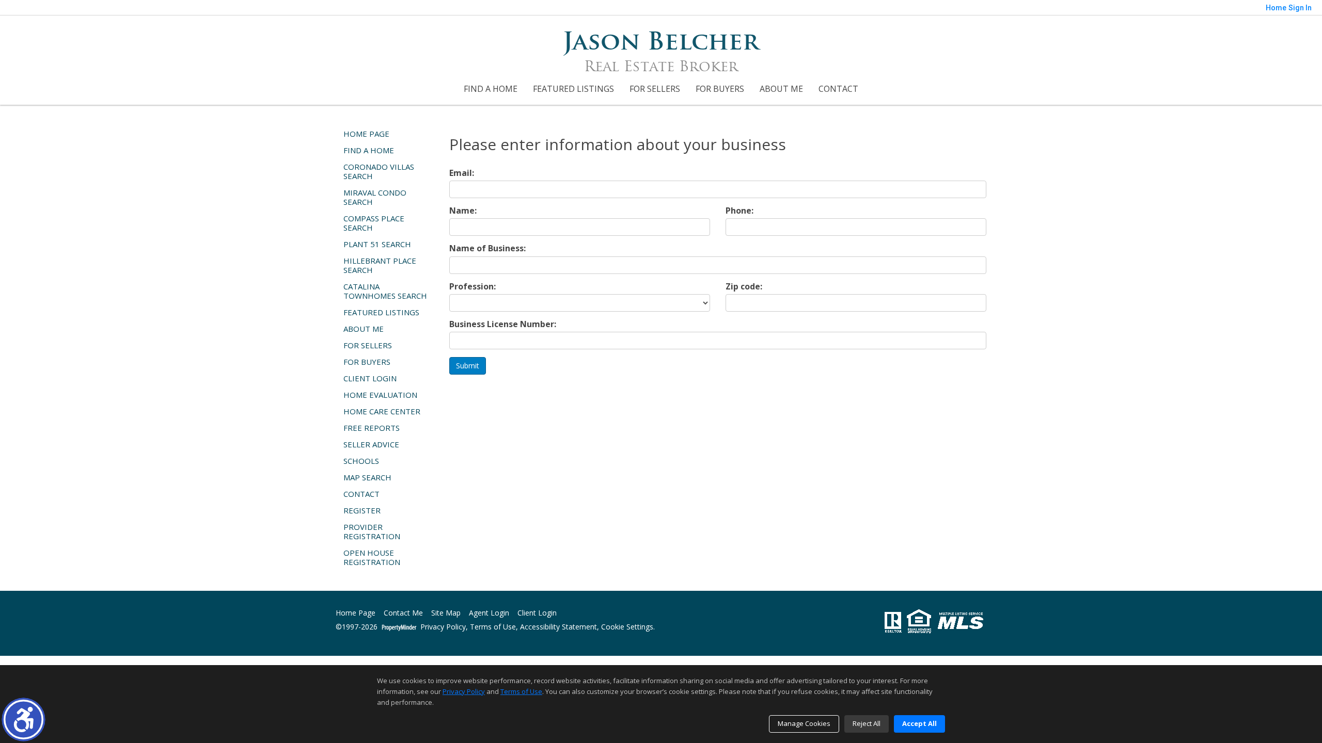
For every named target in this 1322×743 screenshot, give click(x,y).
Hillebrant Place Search (379, 265)
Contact (838, 88)
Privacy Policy (443, 627)
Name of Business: (487, 248)
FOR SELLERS (654, 88)
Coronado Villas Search (378, 171)
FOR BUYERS (720, 88)
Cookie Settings (627, 627)
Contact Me (403, 613)
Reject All (866, 723)
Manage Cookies (804, 723)
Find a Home (490, 88)
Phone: (739, 211)
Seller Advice (371, 444)
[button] (23, 719)
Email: (461, 173)
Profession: (472, 287)
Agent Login (489, 613)
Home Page (366, 133)
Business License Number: (502, 324)
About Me (781, 88)
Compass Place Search (373, 223)
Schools (361, 461)
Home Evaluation (380, 395)
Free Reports (371, 428)
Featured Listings (573, 88)
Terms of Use (493, 627)
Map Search (367, 477)
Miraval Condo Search (374, 197)
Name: (463, 211)
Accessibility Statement (558, 627)
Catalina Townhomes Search (385, 291)
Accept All (919, 723)
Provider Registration (371, 531)
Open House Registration (371, 557)
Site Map (446, 613)
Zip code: (744, 287)
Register (362, 510)
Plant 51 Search (377, 244)
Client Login (370, 378)
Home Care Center (381, 411)
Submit (467, 365)
